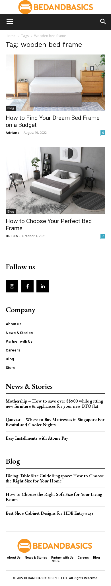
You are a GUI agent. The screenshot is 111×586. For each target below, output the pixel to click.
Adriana (13, 132)
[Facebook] (27, 286)
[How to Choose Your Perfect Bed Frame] (55, 180)
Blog (10, 108)
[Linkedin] (42, 286)
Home (11, 35)
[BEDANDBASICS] (55, 7)
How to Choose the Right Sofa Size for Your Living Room (54, 496)
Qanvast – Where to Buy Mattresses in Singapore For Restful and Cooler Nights (55, 422)
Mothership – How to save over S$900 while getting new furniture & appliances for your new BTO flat (54, 403)
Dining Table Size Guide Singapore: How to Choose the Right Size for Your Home (55, 478)
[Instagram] (12, 286)
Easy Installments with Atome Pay (37, 438)
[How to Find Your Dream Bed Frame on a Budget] (55, 82)
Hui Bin (12, 236)
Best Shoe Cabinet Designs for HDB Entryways (49, 513)
